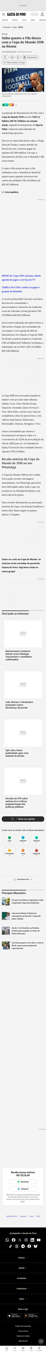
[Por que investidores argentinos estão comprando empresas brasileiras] (6, 901)
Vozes (24, 20)
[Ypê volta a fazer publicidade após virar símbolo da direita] (23, 733)
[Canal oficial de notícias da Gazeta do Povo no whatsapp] (7, 1240)
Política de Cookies (23, 1336)
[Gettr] (29, 1246)
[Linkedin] (32, 1240)
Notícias (5, 20)
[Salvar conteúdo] (18, 57)
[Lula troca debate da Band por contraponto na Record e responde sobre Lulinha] (6, 916)
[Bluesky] (35, 1246)
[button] (23, 880)
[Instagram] (26, 1240)
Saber (33, 20)
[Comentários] (5, 57)
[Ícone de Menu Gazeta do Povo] (3, 14)
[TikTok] (10, 1246)
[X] (20, 1240)
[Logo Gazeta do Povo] (16, 14)
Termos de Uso (23, 1331)
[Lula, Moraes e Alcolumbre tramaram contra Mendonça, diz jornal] (23, 685)
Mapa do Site (23, 1341)
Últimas (15, 20)
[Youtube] (38, 1240)
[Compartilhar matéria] (39, 1348)
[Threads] (17, 1246)
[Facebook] (13, 1240)
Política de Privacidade (23, 1326)
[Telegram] (23, 1246)
